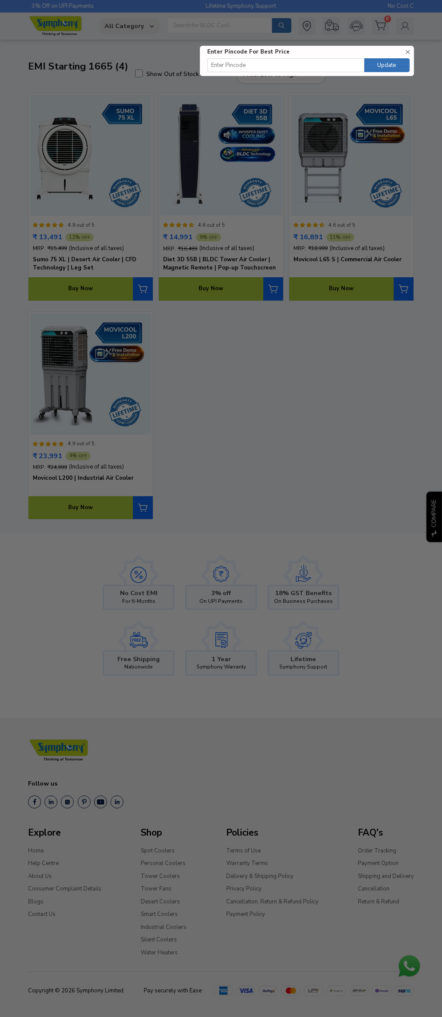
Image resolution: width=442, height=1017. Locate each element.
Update (386, 65)
